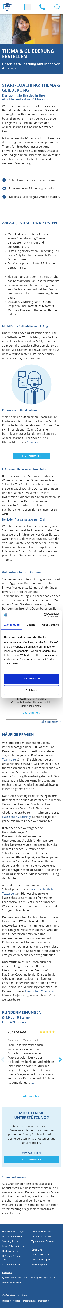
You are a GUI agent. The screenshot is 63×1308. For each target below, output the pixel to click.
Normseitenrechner (11, 1264)
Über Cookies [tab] (50, 624)
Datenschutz (29, 1300)
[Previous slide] (3, 1059)
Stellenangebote (39, 1264)
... (32, 1082)
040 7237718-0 (31, 1152)
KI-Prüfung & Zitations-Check (13, 1257)
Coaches (32, 442)
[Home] (7, 7)
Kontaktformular (13, 1282)
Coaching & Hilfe (10, 1241)
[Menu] (27, 7)
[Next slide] (60, 1059)
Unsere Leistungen (13, 1231)
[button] (57, 7)
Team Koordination (40, 1254)
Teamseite (9, 759)
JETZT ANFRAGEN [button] (31, 456)
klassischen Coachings (16, 817)
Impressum (43, 1300)
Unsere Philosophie (40, 1259)
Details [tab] (31, 624)
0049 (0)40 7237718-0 (16, 1277)
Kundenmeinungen (11, 1300)
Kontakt (7, 1272)
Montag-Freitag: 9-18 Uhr (43, 1277)
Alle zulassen (31, 678)
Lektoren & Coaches (41, 1236)
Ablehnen (31, 690)
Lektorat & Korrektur (12, 1236)
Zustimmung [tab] (12, 624)
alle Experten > (51, 722)
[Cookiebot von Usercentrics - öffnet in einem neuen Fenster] (44, 615)
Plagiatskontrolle (10, 1251)
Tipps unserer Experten (42, 1241)
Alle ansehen (31, 1096)
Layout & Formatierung (13, 1246)
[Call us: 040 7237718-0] (42, 7)
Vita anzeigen (31, 713)
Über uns (36, 1249)
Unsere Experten (41, 1231)
